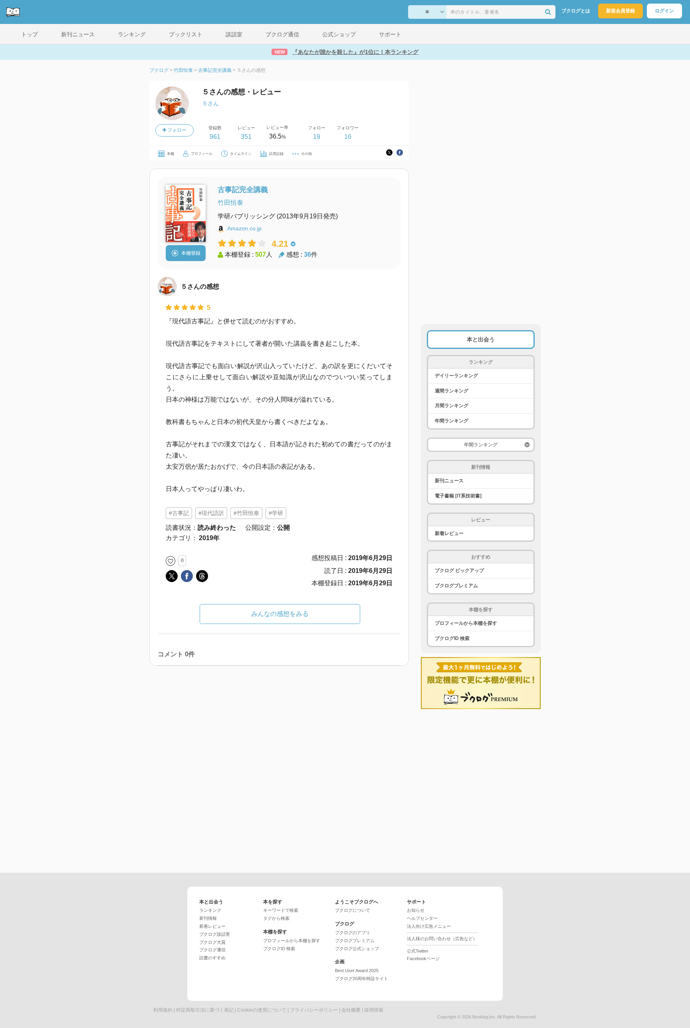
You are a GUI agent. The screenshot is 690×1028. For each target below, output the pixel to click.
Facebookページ (423, 958)
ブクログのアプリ (352, 932)
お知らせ (415, 910)
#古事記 (179, 513)
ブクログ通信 (212, 949)
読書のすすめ (212, 957)
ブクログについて (352, 910)
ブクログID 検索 (452, 638)
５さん (210, 103)
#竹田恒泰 (246, 513)
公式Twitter (417, 951)
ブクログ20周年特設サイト (361, 978)
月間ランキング (451, 405)
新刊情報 (208, 918)
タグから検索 (276, 918)
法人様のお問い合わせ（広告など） (442, 938)
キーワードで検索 (280, 910)
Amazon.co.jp (244, 228)
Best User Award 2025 (357, 970)
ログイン (664, 11)
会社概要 (351, 1010)
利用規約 (162, 1010)
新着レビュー (449, 533)
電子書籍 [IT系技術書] (458, 496)
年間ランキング (451, 421)
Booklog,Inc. (484, 1016)
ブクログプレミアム (456, 585)
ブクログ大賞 (212, 942)
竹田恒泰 (230, 202)
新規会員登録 (620, 11)
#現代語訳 (211, 513)
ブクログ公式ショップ (357, 948)
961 (215, 136)
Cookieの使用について (261, 1010)
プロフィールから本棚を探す (466, 623)
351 (246, 136)
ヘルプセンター (422, 918)
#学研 (276, 513)
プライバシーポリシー (314, 1010)
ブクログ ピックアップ (459, 570)
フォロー (176, 130)
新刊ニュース (449, 480)
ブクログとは (575, 11)
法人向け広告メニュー (429, 926)
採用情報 (373, 1010)
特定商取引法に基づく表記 (205, 1010)
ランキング (210, 910)
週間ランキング (451, 391)
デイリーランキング (456, 375)
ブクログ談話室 (214, 934)
